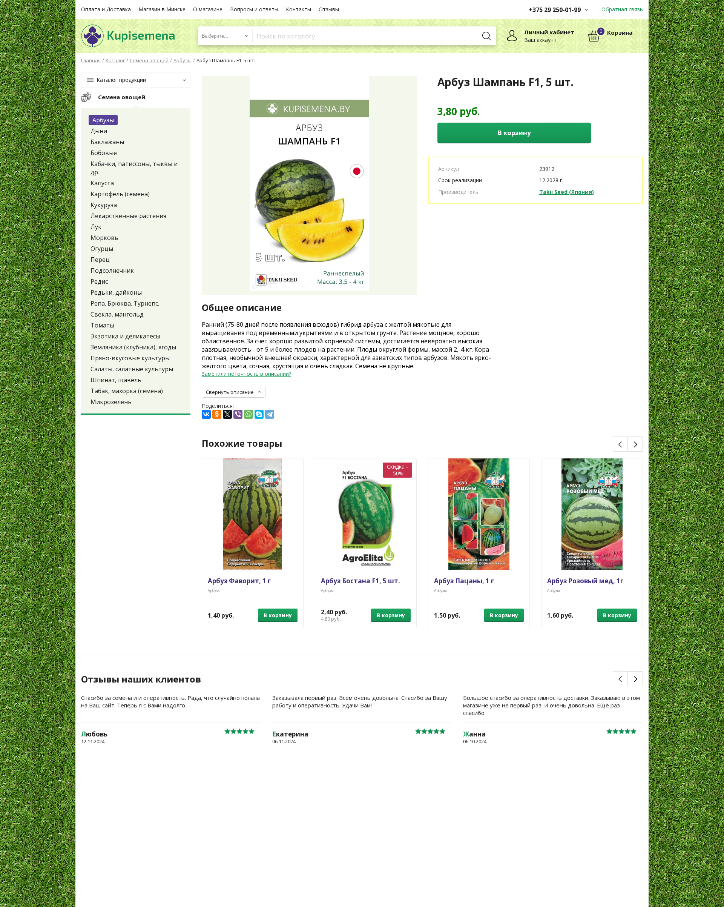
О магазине (207, 9)
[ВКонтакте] (206, 414)
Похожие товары (242, 443)
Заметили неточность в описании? (246, 373)
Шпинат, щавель (115, 380)
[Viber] (237, 414)
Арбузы (103, 120)
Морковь (104, 238)
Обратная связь (622, 9)
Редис (99, 281)
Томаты (102, 325)
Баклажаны (107, 142)
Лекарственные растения (128, 216)
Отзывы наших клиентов (141, 679)
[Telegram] (269, 414)
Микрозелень (111, 402)
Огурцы (101, 248)
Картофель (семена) (120, 194)
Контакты (298, 9)
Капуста (102, 183)
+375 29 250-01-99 (555, 9)
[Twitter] (227, 414)
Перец (100, 259)
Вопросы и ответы (254, 9)
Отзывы (329, 9)
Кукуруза (103, 205)
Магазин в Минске (162, 9)
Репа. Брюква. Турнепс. (124, 303)
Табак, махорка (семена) (126, 391)
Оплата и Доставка (106, 9)
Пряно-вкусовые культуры (130, 358)
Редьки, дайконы (116, 292)
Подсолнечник (112, 270)
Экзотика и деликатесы (125, 336)
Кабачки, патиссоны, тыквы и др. (134, 168)
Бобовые (103, 153)
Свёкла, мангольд (117, 314)
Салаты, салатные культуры (131, 369)
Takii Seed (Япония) (566, 191)
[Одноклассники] (216, 414)
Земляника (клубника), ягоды (133, 347)
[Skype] (259, 414)
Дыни (98, 131)
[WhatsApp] (248, 414)
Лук (95, 227)
